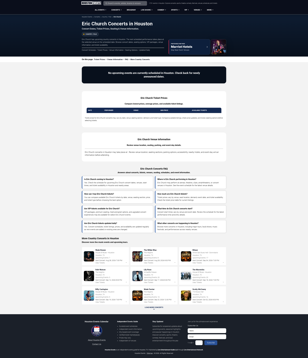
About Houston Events (97, 340)
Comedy (160, 10)
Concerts (115, 10)
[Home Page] (91, 3)
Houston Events (87, 17)
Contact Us (96, 344)
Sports (174, 10)
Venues (197, 10)
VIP (185, 10)
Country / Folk (106, 17)
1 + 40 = (191, 343)
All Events (100, 10)
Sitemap (150, 353)
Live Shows (146, 10)
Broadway (131, 10)
